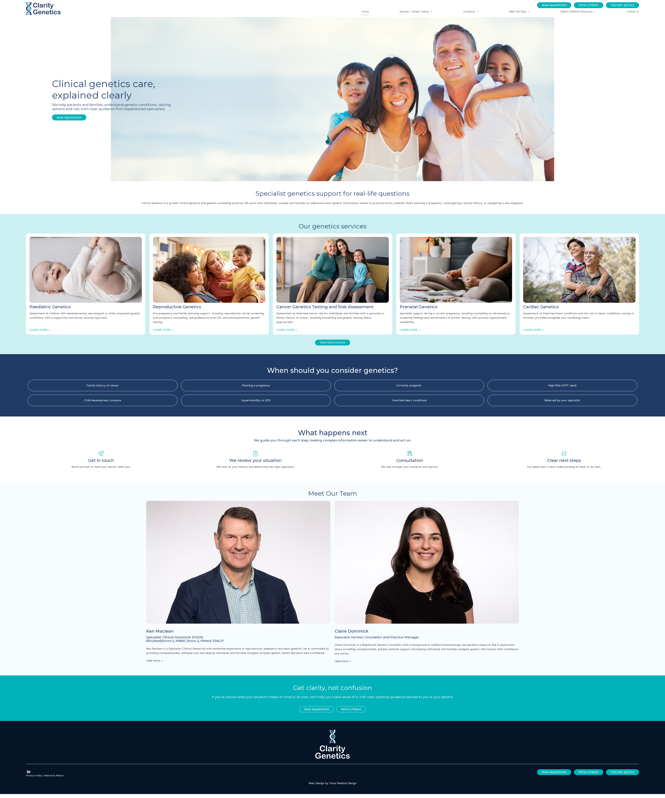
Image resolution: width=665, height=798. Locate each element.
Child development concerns (102, 400)
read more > (154, 660)
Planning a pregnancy (256, 385)
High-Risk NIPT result (562, 385)
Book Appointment (554, 5)
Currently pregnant (409, 385)
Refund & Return (54, 775)
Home (365, 11)
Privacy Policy (34, 775)
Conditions (469, 11)
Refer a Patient (588, 5)
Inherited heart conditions (409, 400)
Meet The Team (517, 11)
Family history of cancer (102, 385)
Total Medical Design (342, 783)
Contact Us (633, 11)
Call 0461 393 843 (622, 5)
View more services (332, 342)
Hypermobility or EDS (256, 400)
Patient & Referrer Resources (577, 11)
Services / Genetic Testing (414, 11)
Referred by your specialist (562, 400)
